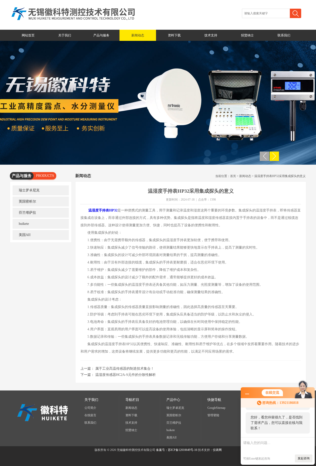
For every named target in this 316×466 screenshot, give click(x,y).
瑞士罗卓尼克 (29, 190)
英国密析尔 (27, 201)
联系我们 (283, 35)
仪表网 (217, 450)
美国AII (25, 235)
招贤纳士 (247, 35)
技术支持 (210, 35)
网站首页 (28, 35)
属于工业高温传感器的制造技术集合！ (124, 368)
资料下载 (174, 35)
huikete (24, 224)
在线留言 (90, 415)
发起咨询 (304, 458)
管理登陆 (213, 415)
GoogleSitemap (216, 408)
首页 (233, 176)
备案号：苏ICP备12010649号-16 (176, 450)
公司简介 (90, 408)
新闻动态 (137, 35)
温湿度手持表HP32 (103, 210)
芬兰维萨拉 (27, 212)
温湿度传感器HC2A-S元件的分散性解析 (125, 375)
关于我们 (64, 35)
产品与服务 (101, 35)
